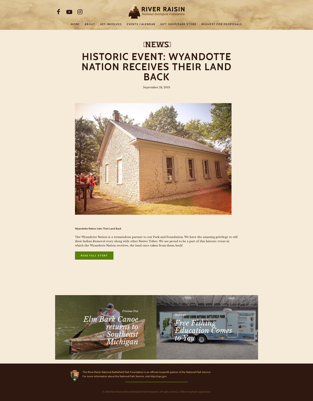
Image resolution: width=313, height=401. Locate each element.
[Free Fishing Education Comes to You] (207, 327)
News (157, 44)
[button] (94, 255)
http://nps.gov (158, 376)
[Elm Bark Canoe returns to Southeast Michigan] (106, 327)
